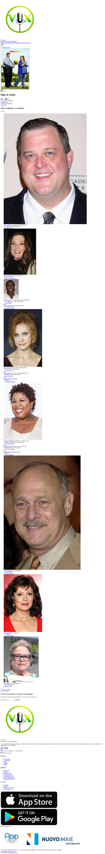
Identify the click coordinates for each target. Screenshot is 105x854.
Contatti (29, 42)
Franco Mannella (9, 454)
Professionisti (4, 42)
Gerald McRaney (8, 570)
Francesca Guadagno (10, 278)
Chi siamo (24, 42)
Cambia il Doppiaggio (9, 777)
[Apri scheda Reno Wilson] (11, 298)
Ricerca (5, 764)
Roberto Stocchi (9, 228)
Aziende (14, 42)
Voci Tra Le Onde (8, 774)
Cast (8, 42)
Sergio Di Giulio (9, 376)
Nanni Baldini (8, 302)
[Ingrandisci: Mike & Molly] (15, 69)
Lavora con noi (7, 789)
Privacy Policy (8, 851)
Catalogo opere (6, 47)
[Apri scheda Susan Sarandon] (23, 631)
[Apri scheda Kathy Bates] (21, 682)
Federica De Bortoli (10, 308)
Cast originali (7, 760)
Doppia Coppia (7, 773)
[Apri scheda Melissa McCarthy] (20, 274)
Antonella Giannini (9, 443)
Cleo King (6, 441)
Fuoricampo (19, 42)
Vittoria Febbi (8, 686)
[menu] (2, 45)
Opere (10, 42)
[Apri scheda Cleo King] (23, 439)
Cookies (3, 851)
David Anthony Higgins (9, 452)
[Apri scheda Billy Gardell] (45, 223)
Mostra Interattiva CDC (9, 779)
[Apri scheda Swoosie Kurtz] (23, 366)
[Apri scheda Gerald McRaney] (42, 569)
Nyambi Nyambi (8, 378)
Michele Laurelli (13, 852)
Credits (13, 851)
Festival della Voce (8, 776)
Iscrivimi (17, 699)
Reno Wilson (7, 300)
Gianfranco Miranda (10, 381)
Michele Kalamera (9, 573)
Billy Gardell (7, 225)
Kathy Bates (7, 683)
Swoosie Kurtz (7, 367)
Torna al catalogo (6, 689)
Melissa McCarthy (8, 275)
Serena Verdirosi (9, 370)
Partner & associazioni (9, 787)
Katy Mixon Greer (8, 305)
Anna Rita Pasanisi (9, 635)
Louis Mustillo (7, 373)
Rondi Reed (7, 446)
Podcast (5, 772)
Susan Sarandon (8, 633)
